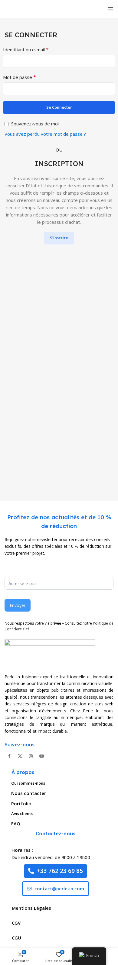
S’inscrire (59, 237)
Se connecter (59, 107)
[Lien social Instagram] (30, 756)
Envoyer (17, 605)
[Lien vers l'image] (50, 653)
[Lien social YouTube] (41, 756)
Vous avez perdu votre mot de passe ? (45, 134)
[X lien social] (20, 756)
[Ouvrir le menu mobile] (110, 9)
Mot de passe (19, 77)
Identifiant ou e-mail (26, 49)
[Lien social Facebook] (9, 756)
